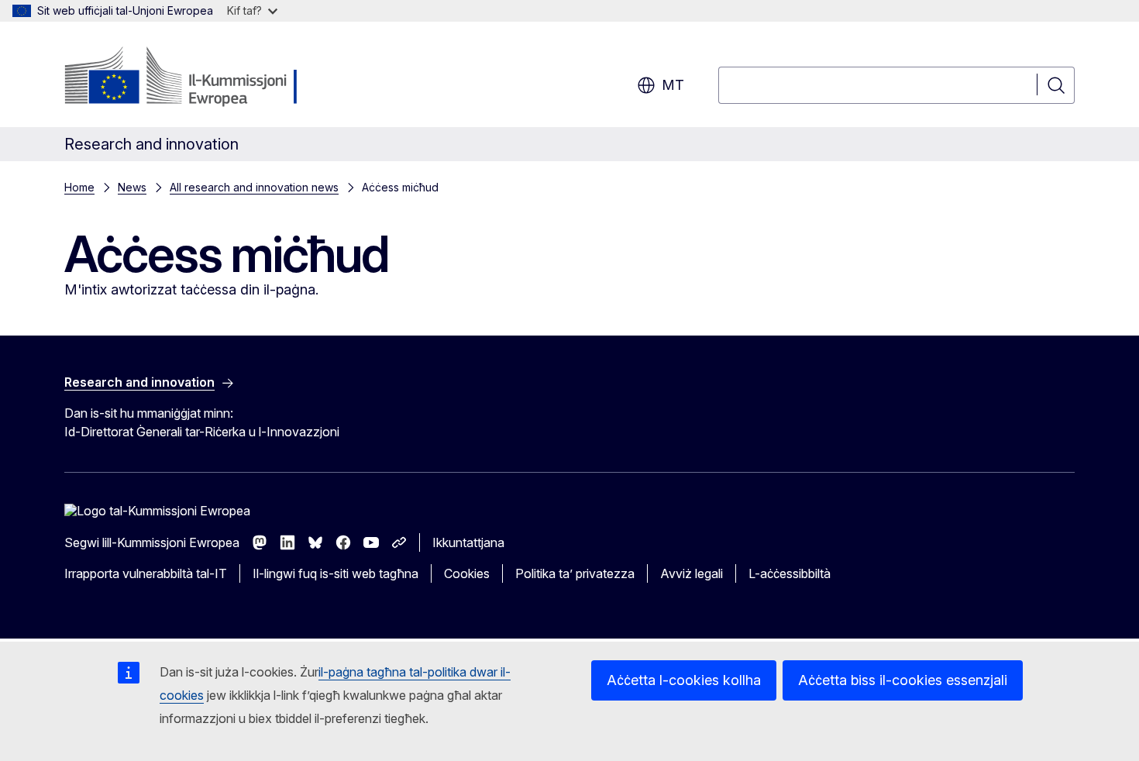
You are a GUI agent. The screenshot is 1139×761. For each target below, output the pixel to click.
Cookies (467, 573)
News (132, 187)
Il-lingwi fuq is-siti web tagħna (335, 573)
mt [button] (673, 85)
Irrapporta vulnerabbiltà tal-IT (145, 573)
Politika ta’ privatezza (575, 573)
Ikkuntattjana (468, 542)
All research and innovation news (254, 187)
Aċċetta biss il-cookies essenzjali (902, 680)
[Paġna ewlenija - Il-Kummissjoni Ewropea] (189, 77)
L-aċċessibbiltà (789, 573)
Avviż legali (691, 573)
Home (79, 187)
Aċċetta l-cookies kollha (684, 680)
